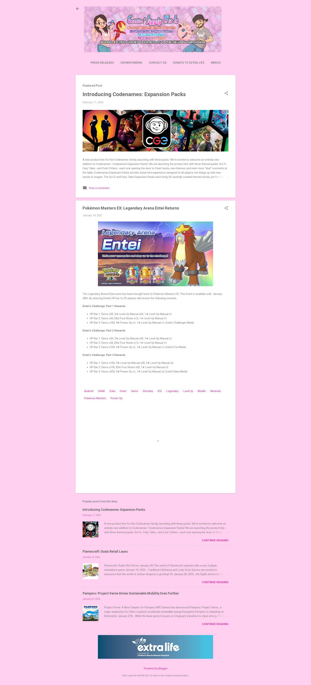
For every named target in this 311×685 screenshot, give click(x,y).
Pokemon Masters (95, 398)
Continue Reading (215, 540)
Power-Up (116, 398)
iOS (160, 391)
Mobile (202, 391)
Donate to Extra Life (188, 62)
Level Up (188, 391)
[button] (226, 93)
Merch (216, 62)
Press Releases (102, 62)
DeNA (101, 391)
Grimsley (148, 391)
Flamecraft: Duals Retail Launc (105, 551)
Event (123, 391)
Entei (112, 391)
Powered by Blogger (155, 668)
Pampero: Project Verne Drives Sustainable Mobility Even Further (131, 593)
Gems (134, 391)
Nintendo (215, 391)
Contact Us (157, 62)
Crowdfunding (131, 62)
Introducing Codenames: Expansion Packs (134, 94)
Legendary (172, 391)
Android (88, 391)
